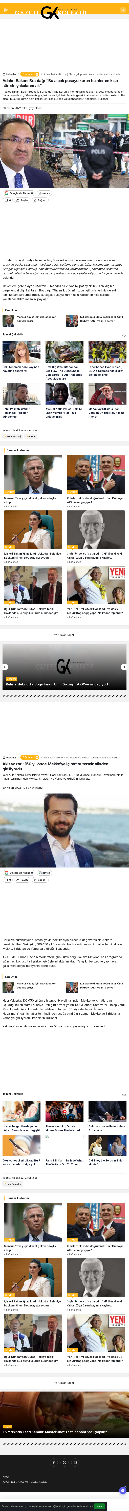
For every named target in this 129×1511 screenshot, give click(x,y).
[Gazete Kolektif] (51, 12)
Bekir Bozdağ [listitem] (13, 436)
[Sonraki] (123, 667)
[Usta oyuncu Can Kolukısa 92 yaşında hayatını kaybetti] (64, 667)
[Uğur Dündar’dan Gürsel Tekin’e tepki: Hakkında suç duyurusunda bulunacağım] (33, 592)
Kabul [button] (99, 1506)
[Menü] (6, 10)
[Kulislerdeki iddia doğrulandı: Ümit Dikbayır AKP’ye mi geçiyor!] (96, 321)
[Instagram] (75, 1462)
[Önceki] (5, 667)
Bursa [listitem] (31, 436)
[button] (123, 10)
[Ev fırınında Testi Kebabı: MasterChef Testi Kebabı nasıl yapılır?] (64, 1415)
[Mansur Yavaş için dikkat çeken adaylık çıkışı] (33, 321)
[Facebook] (54, 1462)
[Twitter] (64, 1462)
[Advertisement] (64, 45)
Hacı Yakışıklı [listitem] (13, 1184)
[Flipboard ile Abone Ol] (44, 193)
